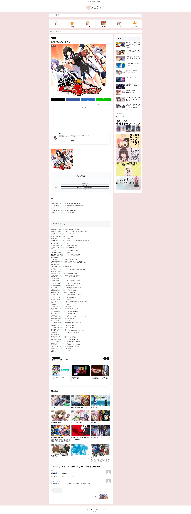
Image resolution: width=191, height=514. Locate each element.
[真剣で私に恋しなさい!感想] (62, 159)
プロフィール (62, 140)
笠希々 (61, 133)
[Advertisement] (81, 119)
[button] (140, 15)
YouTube (72, 140)
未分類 (54, 38)
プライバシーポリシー (121, 116)
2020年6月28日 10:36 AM (55, 481)
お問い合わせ (119, 113)
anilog (52, 470)
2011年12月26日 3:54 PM (55, 472)
